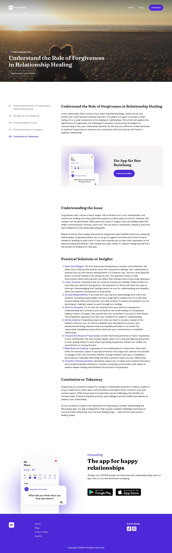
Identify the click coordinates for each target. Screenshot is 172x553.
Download (156, 7)
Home (131, 7)
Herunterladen (124, 173)
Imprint (38, 536)
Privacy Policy (41, 532)
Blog (141, 7)
